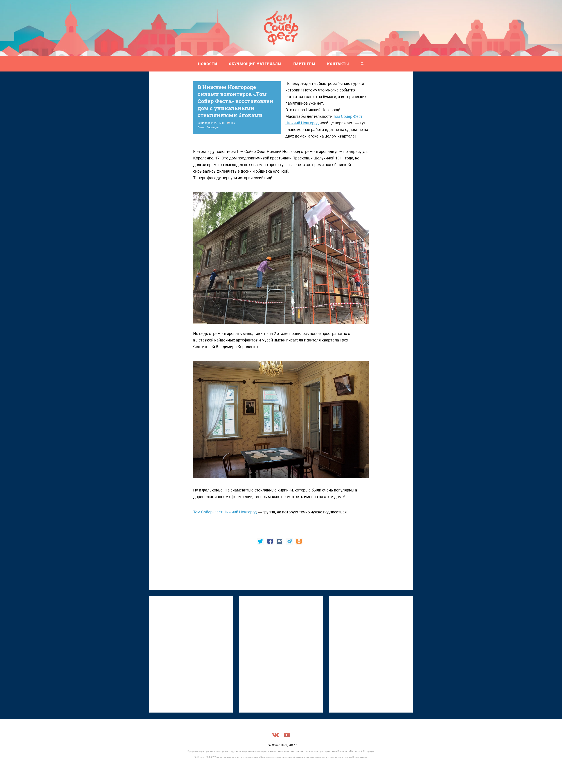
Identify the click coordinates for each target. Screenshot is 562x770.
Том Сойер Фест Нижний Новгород (225, 512)
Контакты (338, 63)
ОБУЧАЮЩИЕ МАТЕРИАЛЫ (255, 63)
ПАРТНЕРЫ (304, 63)
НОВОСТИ (207, 63)
